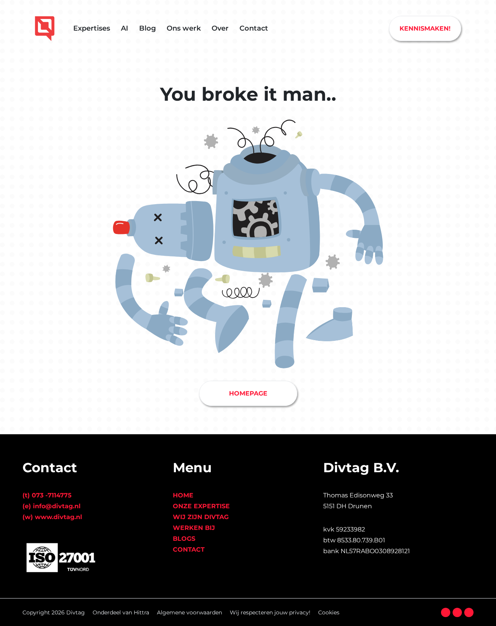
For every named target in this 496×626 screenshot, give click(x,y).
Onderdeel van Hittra (121, 612)
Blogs (184, 538)
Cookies (328, 612)
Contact (253, 28)
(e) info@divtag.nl (51, 506)
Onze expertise (201, 506)
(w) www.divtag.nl (52, 517)
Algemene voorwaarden (189, 612)
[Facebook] (445, 612)
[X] (457, 612)
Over (220, 28)
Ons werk (184, 28)
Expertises (91, 28)
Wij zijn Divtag (201, 517)
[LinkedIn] (469, 612)
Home (183, 495)
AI (124, 28)
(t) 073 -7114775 (47, 495)
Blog (147, 28)
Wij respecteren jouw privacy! (270, 612)
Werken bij (194, 527)
